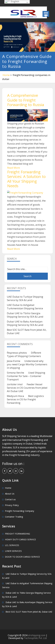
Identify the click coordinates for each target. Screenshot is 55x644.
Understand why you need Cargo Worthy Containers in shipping (27, 364)
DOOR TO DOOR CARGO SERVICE (22, 556)
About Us (9, 493)
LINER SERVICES (13, 550)
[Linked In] (21, 471)
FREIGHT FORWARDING (17, 533)
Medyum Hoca (15, 396)
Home (6, 75)
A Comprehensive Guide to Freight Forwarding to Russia (25, 100)
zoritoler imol (15, 384)
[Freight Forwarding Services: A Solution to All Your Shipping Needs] (27, 192)
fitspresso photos (17, 352)
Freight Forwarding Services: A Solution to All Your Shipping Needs (26, 178)
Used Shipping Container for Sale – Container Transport (26, 376)
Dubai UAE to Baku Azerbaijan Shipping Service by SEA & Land (25, 323)
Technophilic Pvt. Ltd (35, 638)
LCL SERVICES (12, 545)
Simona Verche (15, 372)
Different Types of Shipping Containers (24, 354)
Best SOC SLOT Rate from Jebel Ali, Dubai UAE (29, 611)
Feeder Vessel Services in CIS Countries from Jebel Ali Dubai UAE (27, 388)
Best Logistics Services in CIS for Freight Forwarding (25, 399)
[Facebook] (4, 471)
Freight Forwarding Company (19, 510)
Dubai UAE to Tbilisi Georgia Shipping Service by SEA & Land (25, 315)
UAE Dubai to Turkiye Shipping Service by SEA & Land (25, 298)
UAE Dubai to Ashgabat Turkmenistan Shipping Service (25, 306)
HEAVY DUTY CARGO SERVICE (20, 539)
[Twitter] (9, 471)
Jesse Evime (13, 361)
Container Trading (14, 516)
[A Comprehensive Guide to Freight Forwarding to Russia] (27, 115)
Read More (13, 167)
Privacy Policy (12, 505)
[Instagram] (15, 471)
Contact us (10, 499)
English (14, 1)
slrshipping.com (37, 635)
